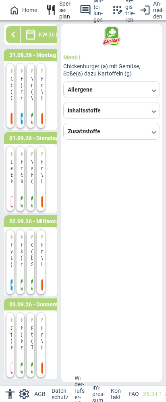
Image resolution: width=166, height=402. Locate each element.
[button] (111, 89)
